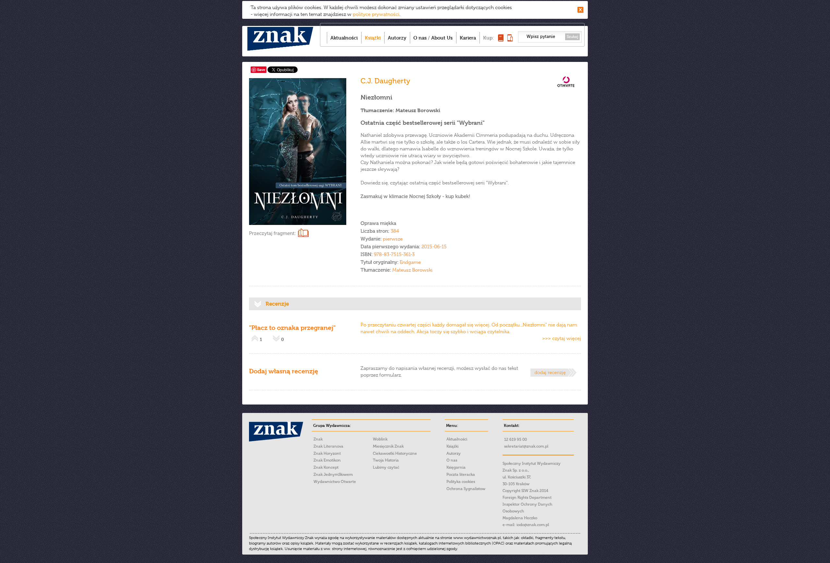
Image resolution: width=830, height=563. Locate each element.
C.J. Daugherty (385, 80)
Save (261, 69)
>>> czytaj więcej (561, 338)
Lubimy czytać (386, 467)
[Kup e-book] (510, 39)
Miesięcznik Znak (388, 446)
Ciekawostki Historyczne (395, 453)
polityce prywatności (376, 14)
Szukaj (572, 36)
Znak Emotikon (327, 460)
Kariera (468, 38)
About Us (442, 38)
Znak (318, 439)
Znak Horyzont (327, 453)
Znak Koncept (326, 467)
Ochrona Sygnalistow (465, 489)
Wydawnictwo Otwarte (335, 481)
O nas (420, 38)
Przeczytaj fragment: (272, 233)
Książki (373, 38)
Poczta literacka (460, 474)
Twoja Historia (386, 460)
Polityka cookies (460, 481)
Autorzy (397, 38)
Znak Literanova (328, 446)
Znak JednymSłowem (333, 474)
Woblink (380, 439)
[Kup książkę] (501, 39)
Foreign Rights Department (527, 497)
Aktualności (344, 38)
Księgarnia (456, 467)
